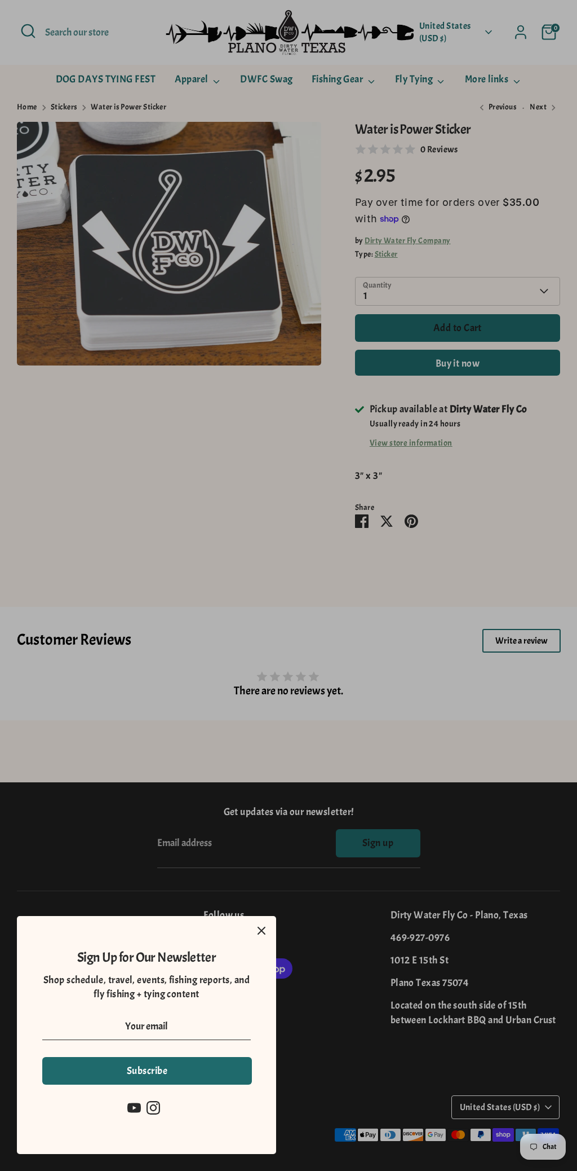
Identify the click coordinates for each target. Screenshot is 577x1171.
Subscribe (147, 1070)
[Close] (261, 930)
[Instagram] (153, 1108)
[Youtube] (134, 1108)
